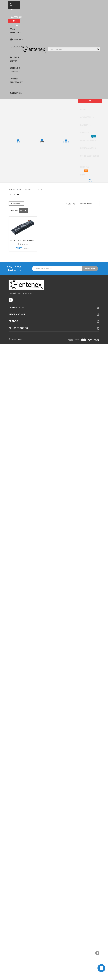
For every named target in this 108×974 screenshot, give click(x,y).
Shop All (16, 92)
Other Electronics (16, 80)
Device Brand (14, 59)
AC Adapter (14, 30)
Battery (16, 39)
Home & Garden (15, 70)
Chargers (17, 46)
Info (83, 173)
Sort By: (71, 203)
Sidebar (16, 203)
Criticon (38, 189)
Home (83, 109)
